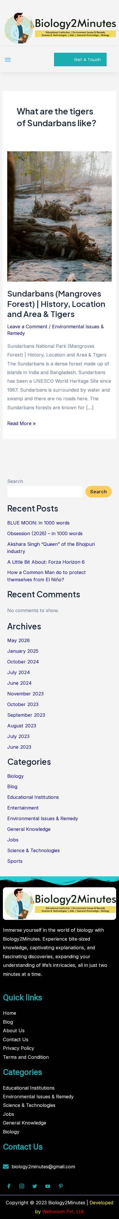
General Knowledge (29, 829)
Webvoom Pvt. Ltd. (63, 1211)
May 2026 (18, 640)
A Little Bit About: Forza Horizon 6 (46, 562)
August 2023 (21, 726)
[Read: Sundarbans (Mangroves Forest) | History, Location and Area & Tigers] (59, 216)
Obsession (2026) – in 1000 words (45, 533)
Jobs (12, 840)
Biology (15, 776)
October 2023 (22, 704)
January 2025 (22, 651)
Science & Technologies (33, 850)
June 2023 (19, 747)
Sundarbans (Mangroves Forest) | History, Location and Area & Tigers (56, 303)
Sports (15, 861)
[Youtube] (47, 1186)
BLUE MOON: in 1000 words (38, 523)
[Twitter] (34, 1186)
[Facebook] (8, 1186)
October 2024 (23, 662)
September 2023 (26, 715)
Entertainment (23, 808)
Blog (12, 786)
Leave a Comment (27, 326)
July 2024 (18, 672)
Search (15, 481)
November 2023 (25, 694)
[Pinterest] (60, 1186)
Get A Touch (87, 59)
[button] (7, 59)
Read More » (21, 422)
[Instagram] (21, 1186)
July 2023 (18, 736)
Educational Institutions (33, 797)
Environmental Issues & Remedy (42, 818)
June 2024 (19, 683)
